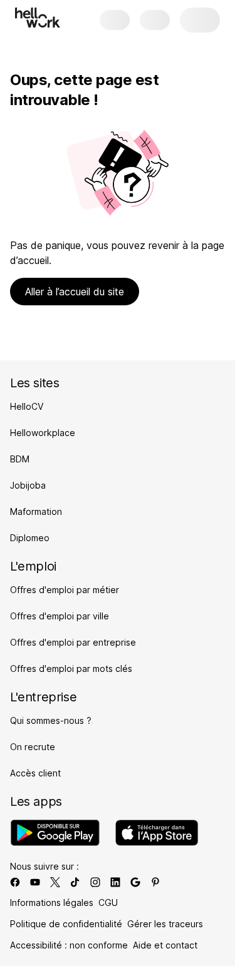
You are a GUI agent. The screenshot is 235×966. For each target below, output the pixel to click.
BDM (19, 459)
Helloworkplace (42, 432)
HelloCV (26, 406)
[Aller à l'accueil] (37, 18)
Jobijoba (28, 485)
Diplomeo (30, 537)
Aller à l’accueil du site (74, 291)
